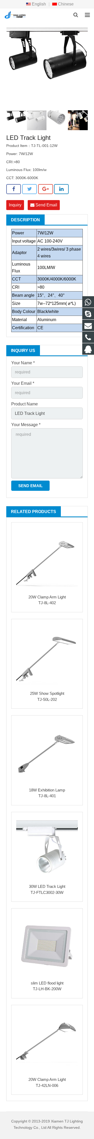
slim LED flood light (47, 983)
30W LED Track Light (47, 886)
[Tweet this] (29, 189)
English (38, 4)
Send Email (45, 205)
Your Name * (23, 363)
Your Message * (25, 424)
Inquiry (15, 205)
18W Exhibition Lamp (47, 790)
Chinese (65, 4)
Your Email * (22, 383)
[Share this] (13, 189)
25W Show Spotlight (47, 693)
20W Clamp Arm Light (47, 597)
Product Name (24, 404)
